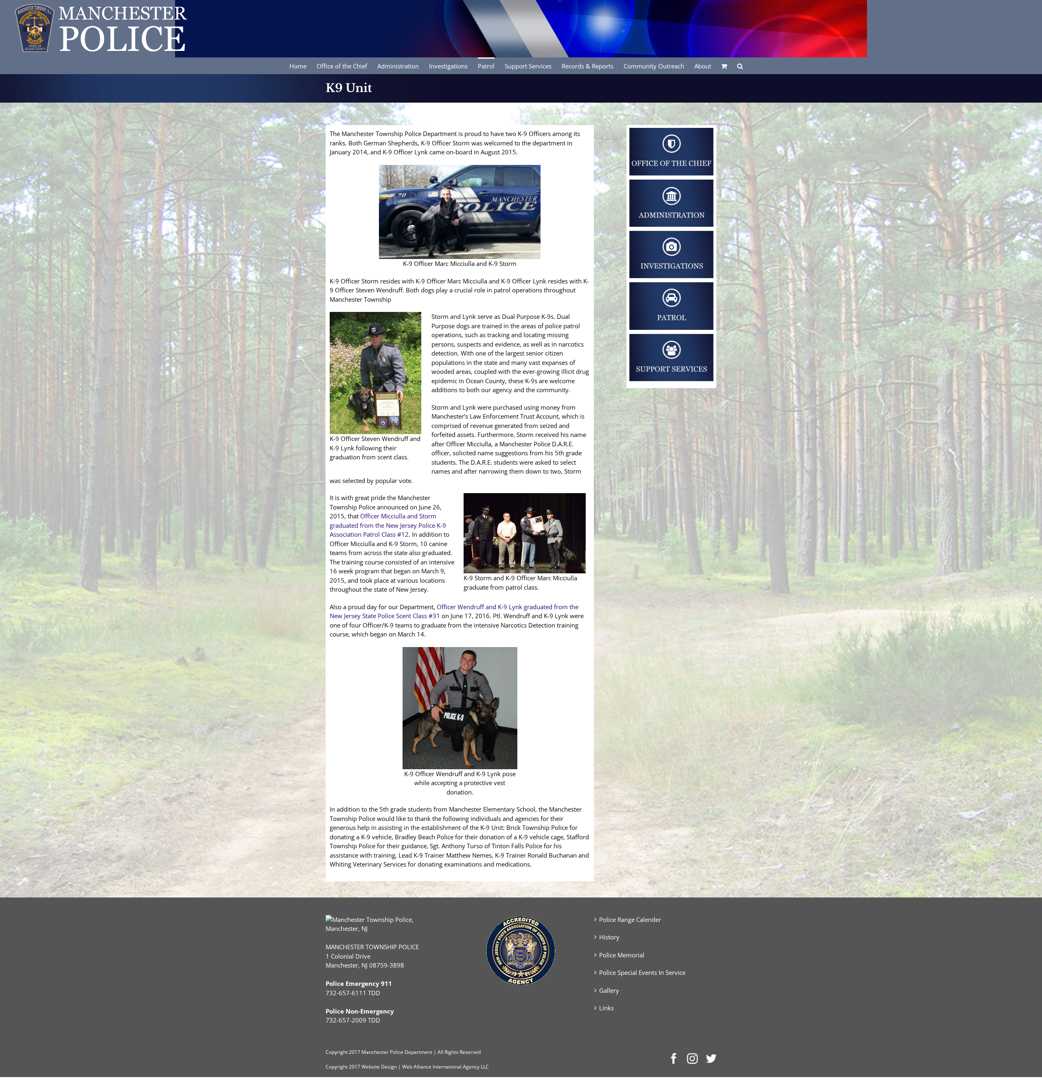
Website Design (379, 1066)
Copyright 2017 (343, 1066)
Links (606, 1008)
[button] (740, 65)
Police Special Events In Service (642, 972)
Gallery (609, 990)
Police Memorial (621, 955)
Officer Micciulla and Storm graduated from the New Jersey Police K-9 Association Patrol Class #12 (388, 525)
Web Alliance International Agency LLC (445, 1066)
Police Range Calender (630, 919)
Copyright (337, 1052)
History (609, 937)
